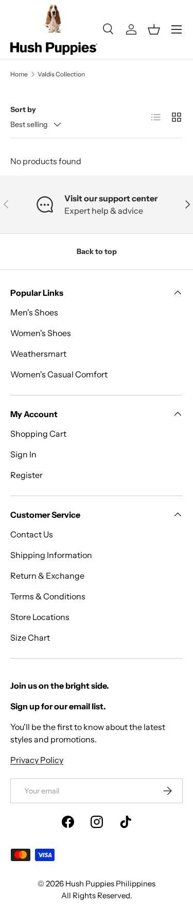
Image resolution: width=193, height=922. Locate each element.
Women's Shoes (40, 333)
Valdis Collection (61, 74)
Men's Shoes (34, 312)
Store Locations (39, 617)
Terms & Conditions (47, 596)
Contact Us (31, 534)
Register (26, 475)
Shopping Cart (38, 433)
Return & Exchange (47, 575)
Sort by (23, 109)
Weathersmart (38, 353)
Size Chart (30, 637)
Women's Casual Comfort (59, 374)
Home (19, 74)
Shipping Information (51, 555)
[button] (154, 29)
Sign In (23, 454)
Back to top (97, 251)
